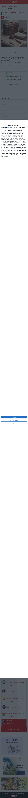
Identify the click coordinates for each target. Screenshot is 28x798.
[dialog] (14, 399)
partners (9, 127)
